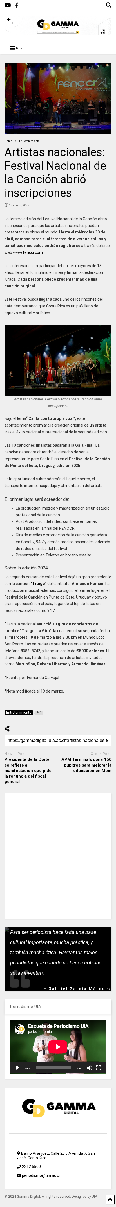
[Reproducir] (17, 1068)
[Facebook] (17, 5)
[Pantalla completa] (98, 1068)
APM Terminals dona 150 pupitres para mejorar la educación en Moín (86, 765)
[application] (58, 1047)
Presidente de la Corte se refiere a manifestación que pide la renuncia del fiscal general (28, 770)
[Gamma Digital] (58, 33)
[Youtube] (8, 5)
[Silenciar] (89, 1068)
